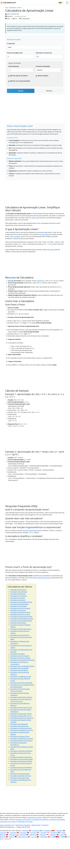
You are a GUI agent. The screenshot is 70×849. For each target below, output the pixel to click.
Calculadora (47, 831)
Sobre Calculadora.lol (7, 825)
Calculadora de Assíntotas (18, 592)
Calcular (20, 91)
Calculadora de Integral (17, 600)
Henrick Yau (15, 14)
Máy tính (3, 837)
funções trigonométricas (31, 530)
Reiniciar (49, 91)
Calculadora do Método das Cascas (21, 730)
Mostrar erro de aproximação (20, 81)
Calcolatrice (36, 831)
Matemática (12, 7)
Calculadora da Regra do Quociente (21, 718)
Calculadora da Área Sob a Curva (20, 716)
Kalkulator (12, 835)
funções (51, 250)
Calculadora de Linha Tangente (20, 608)
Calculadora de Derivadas (18, 606)
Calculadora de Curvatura (18, 596)
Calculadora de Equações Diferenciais (22, 660)
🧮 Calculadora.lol (8, 2)
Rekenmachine (23, 837)
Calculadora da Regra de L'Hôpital (21, 761)
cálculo (33, 218)
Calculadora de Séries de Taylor (20, 612)
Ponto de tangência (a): (15, 53)
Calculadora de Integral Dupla (20, 774)
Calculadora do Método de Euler (20, 676)
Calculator (59, 831)
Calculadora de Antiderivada (19, 604)
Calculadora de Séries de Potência (21, 751)
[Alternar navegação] (67, 2)
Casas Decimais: (13, 66)
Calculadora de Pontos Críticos (20, 614)
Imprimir (10, 16)
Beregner (26, 831)
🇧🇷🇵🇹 (60, 2)
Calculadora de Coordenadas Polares (22, 666)
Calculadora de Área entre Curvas (21, 707)
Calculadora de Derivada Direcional (21, 619)
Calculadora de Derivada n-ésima (21, 714)
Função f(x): (11, 43)
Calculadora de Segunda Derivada (21, 617)
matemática (40, 281)
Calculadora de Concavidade (19, 668)
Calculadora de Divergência (19, 670)
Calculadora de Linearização (19, 726)
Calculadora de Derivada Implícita (21, 621)
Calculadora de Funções (18, 610)
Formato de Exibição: (43, 66)
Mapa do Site (36, 825)
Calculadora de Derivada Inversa (20, 629)
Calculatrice (54, 833)
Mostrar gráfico (43, 76)
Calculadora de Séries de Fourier (20, 776)
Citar (8, 19)
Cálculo (19, 7)
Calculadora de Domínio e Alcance (21, 697)
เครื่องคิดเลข (44, 837)
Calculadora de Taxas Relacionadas (21, 759)
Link (15, 19)
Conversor (45, 825)
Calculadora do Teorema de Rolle (21, 728)
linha (12, 236)
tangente (17, 236)
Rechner (12, 837)
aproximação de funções (43, 578)
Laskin (62, 835)
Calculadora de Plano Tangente (20, 658)
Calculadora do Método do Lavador (21, 739)
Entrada (10, 281)
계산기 (7, 839)
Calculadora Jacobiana (17, 654)
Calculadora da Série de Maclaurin (21, 741)
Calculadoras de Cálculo (34, 817)
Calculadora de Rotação (18, 594)
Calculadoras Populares (22, 825)
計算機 (53, 837)
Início (6, 7)
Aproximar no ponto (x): (44, 53)
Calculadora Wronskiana (18, 623)
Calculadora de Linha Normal (19, 635)
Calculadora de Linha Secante (19, 656)
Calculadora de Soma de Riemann (21, 767)
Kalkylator (53, 835)
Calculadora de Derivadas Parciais (21, 602)
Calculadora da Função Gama (19, 778)
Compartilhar (25, 19)
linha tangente (45, 234)
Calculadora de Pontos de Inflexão (21, 683)
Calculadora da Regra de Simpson (21, 757)
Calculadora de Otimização (19, 724)
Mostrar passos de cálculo (19, 76)
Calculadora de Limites (17, 598)
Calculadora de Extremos (18, 590)
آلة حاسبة (34, 837)
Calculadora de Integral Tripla (19, 736)
